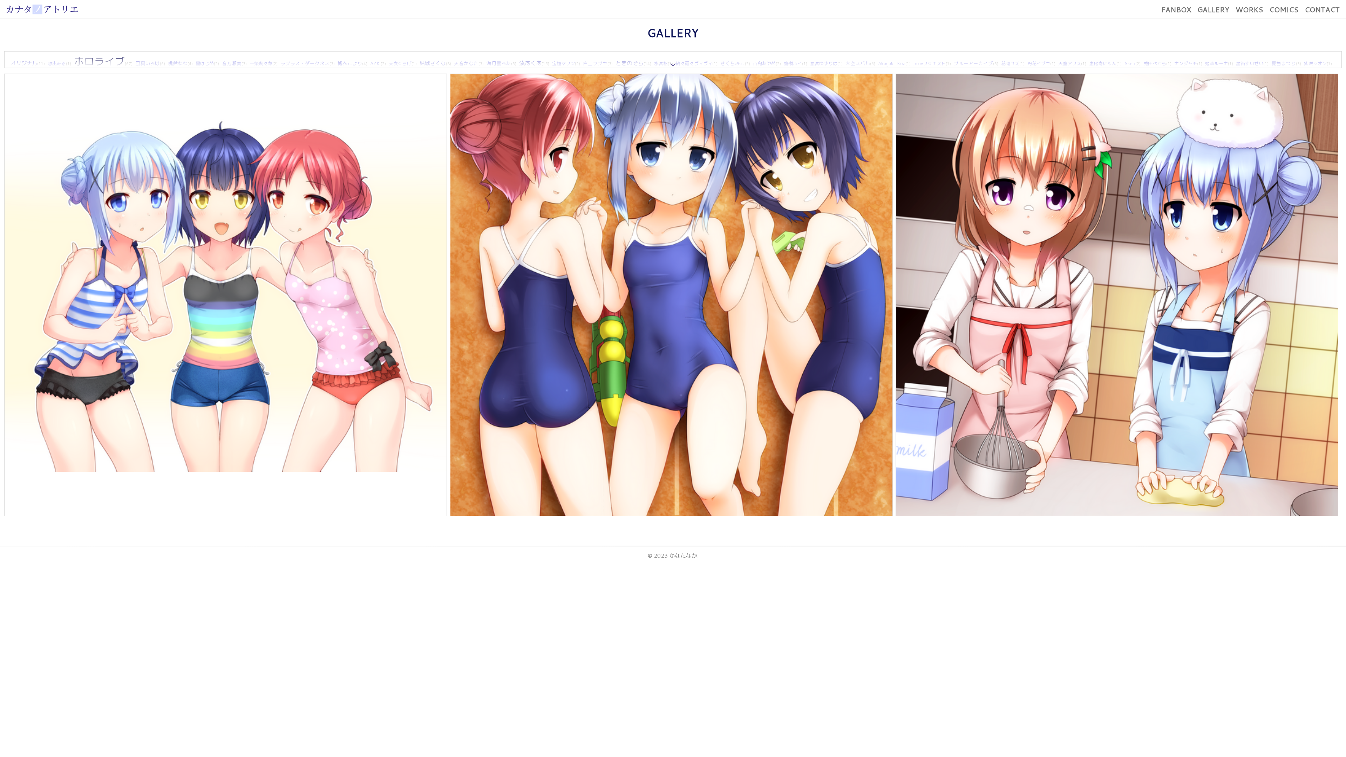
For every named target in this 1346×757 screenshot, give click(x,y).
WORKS (1249, 9)
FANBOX (1176, 9)
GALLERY (1213, 9)
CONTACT (1322, 9)
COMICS (1283, 9)
